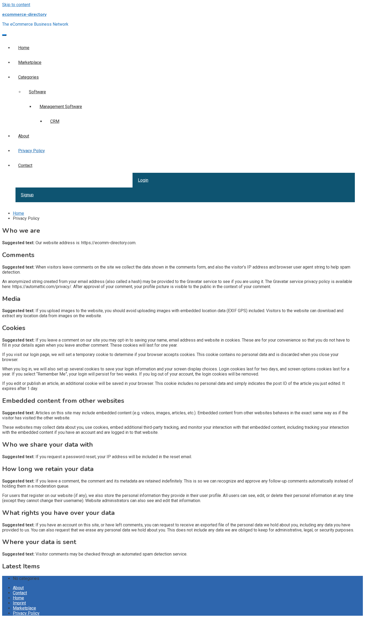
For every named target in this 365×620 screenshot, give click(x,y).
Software (37, 91)
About (23, 136)
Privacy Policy (31, 150)
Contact (25, 165)
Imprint (19, 603)
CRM (54, 121)
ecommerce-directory (24, 14)
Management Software (61, 106)
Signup (27, 194)
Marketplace (29, 62)
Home (23, 47)
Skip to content (16, 4)
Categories (28, 77)
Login (143, 180)
